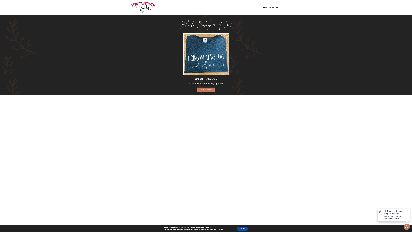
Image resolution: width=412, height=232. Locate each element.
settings (220, 230)
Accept (242, 229)
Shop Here (206, 90)
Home (272, 7)
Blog (264, 7)
